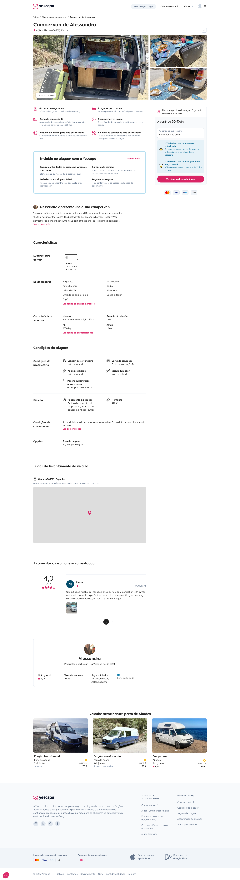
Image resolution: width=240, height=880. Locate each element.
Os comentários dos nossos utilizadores (155, 827)
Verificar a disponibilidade (180, 179)
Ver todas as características (78, 332)
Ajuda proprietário (187, 824)
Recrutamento (87, 874)
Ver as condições (72, 428)
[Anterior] (36, 735)
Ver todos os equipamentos (78, 303)
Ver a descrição (41, 224)
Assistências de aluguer (189, 818)
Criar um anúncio (170, 6)
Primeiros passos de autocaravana (152, 818)
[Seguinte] (85, 735)
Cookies (132, 874)
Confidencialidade (115, 874)
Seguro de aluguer (187, 813)
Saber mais (133, 158)
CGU (100, 874)
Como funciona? (149, 805)
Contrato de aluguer (187, 807)
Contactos (72, 874)
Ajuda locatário (149, 834)
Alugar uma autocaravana (155, 810)
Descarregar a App (143, 6)
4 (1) (38, 30)
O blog (60, 874)
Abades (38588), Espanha (57, 30)
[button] (5, 875)
